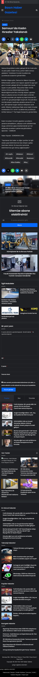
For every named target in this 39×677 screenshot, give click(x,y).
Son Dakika (16, 162)
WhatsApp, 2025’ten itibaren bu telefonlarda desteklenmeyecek (24, 575)
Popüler (6, 398)
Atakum (20, 154)
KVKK (33, 672)
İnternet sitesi (6, 374)
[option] (19, 186)
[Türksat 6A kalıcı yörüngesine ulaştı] (6, 550)
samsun (31, 158)
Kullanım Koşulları (16, 674)
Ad (3, 358)
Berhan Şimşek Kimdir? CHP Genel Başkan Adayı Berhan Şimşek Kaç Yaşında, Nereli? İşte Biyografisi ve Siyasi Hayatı (25, 434)
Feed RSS (26, 657)
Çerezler (28, 672)
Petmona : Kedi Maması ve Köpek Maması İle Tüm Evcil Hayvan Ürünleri (10, 472)
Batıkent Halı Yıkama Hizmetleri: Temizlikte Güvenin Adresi (9, 301)
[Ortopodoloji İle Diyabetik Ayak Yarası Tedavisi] (29, 484)
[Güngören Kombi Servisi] (28, 309)
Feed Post (20, 659)
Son (19, 398)
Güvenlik (9, 158)
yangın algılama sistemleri (19, 665)
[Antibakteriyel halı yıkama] (10, 311)
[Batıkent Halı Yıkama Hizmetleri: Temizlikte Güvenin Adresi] (10, 293)
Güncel (30, 154)
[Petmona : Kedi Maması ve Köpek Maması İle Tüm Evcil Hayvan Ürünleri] (10, 462)
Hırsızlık (20, 158)
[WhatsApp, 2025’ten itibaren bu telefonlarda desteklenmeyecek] (6, 576)
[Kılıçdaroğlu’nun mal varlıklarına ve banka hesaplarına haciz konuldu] (7, 443)
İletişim (13, 672)
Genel (11, 20)
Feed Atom (33, 657)
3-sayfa (9, 154)
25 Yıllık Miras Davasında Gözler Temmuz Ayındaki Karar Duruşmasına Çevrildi (17, 189)
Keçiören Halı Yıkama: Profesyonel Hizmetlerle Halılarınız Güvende (28, 291)
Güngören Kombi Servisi (28, 313)
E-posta (4, 366)
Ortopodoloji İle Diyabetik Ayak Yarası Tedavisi (28, 492)
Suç (26, 162)
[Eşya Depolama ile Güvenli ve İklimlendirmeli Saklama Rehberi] (10, 484)
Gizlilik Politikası (20, 672)
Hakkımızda (6, 672)
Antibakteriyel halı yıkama (8, 317)
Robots (20, 657)
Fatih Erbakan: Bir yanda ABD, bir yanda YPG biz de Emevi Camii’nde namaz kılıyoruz (25, 406)
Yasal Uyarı (25, 674)
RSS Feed (14, 657)
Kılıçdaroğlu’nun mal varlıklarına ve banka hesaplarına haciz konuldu (25, 442)
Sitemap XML (6, 657)
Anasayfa (6, 20)
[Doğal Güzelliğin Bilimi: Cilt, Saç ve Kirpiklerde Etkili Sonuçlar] (7, 415)
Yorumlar (32, 398)
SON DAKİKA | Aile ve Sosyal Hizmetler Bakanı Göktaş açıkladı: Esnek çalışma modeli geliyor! (24, 424)
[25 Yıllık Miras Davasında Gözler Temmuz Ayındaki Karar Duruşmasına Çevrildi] (29, 462)
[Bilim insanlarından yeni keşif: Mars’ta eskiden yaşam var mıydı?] (6, 559)
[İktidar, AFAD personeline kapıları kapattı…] (6, 616)
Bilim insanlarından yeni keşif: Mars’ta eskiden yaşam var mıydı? (25, 558)
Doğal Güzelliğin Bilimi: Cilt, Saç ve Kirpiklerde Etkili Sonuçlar (24, 414)
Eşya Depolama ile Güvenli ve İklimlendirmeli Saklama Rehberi (10, 494)
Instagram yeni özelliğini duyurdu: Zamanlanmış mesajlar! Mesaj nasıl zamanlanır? (25, 567)
